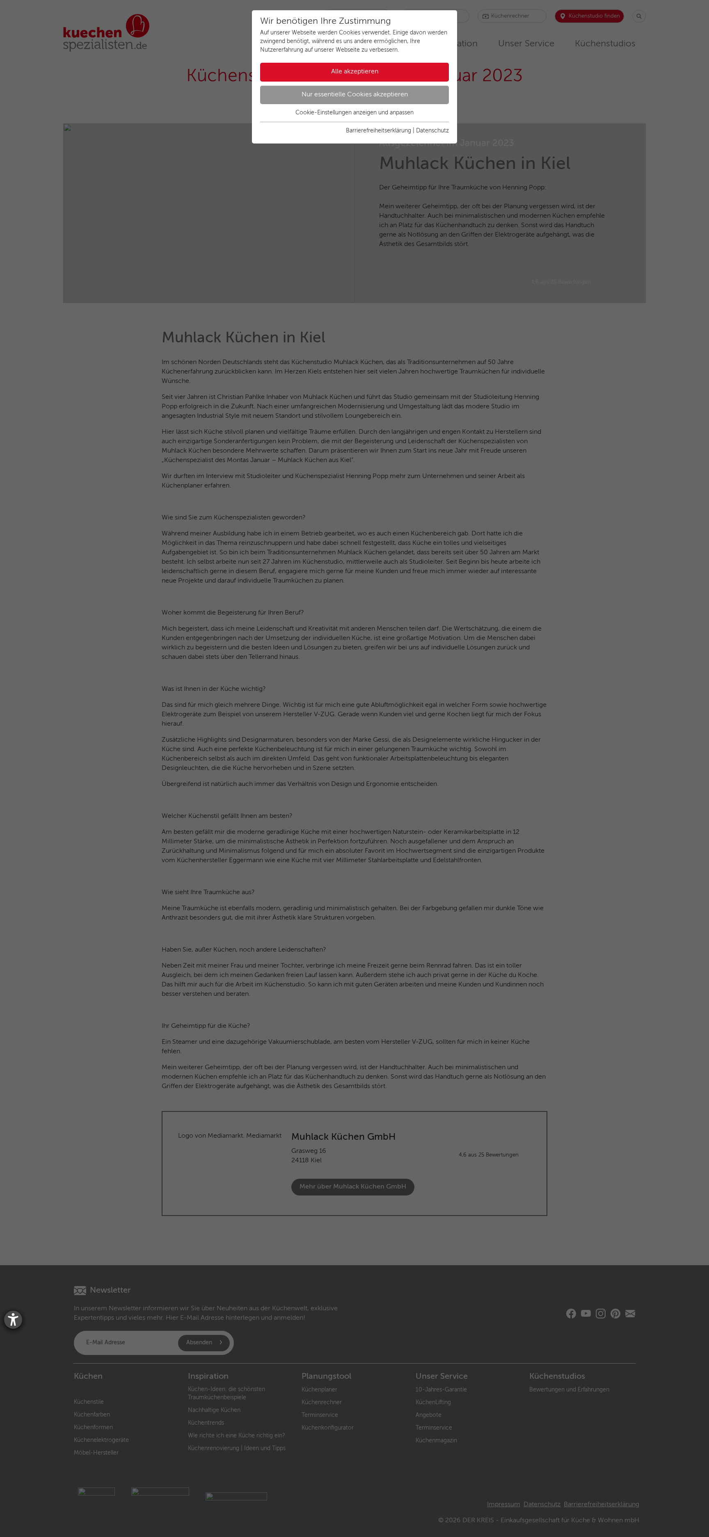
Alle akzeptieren (354, 71)
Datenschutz (432, 131)
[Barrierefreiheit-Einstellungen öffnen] (13, 1320)
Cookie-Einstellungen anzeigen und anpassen (354, 113)
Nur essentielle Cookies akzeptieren (355, 94)
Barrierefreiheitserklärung (378, 131)
